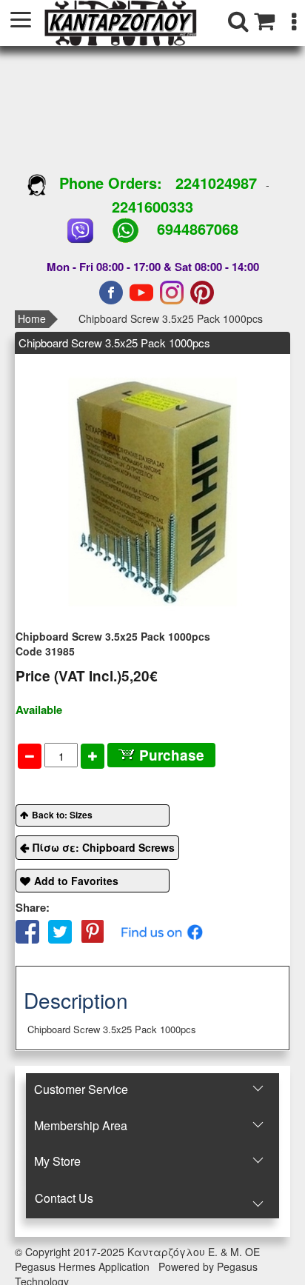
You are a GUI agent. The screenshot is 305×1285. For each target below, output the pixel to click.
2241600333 (152, 206)
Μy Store (57, 1160)
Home (32, 318)
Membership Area (80, 1125)
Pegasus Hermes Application (83, 1266)
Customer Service (81, 1089)
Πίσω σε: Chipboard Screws (104, 847)
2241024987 (216, 182)
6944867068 (197, 228)
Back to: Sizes (62, 814)
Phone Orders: (110, 182)
